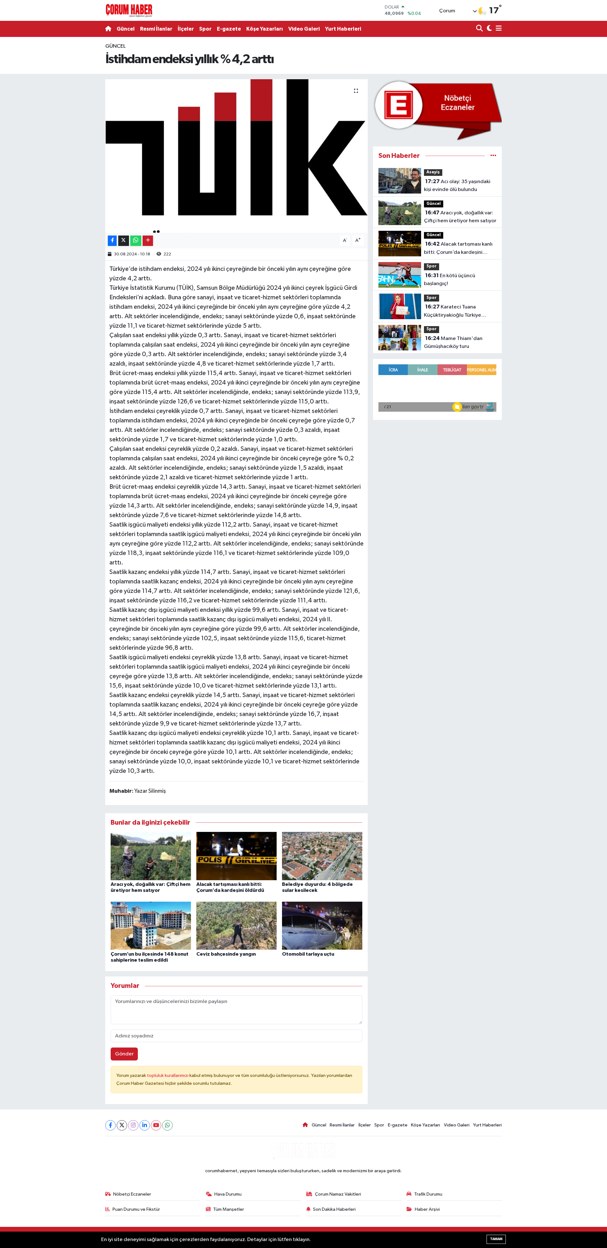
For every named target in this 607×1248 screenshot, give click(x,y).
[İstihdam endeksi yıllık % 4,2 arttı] (236, 156)
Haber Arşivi (427, 1209)
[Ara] (480, 29)
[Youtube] (156, 1125)
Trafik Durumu (428, 1194)
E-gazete (229, 29)
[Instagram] (133, 1125)
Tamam (496, 1239)
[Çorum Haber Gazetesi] (129, 10)
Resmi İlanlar (156, 29)
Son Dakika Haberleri (334, 1209)
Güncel (126, 29)
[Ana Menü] (497, 29)
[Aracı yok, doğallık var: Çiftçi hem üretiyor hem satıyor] (151, 855)
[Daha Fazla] (148, 241)
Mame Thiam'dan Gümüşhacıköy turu (453, 342)
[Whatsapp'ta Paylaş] (135, 241)
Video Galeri (304, 29)
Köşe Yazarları (264, 29)
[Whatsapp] (167, 1125)
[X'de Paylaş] (123, 241)
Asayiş (433, 172)
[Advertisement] (77, 137)
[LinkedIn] (144, 1125)
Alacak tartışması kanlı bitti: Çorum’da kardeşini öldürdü (458, 248)
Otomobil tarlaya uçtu (308, 954)
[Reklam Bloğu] (437, 110)
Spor (205, 29)
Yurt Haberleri (343, 29)
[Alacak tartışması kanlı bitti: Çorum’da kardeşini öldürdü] (236, 855)
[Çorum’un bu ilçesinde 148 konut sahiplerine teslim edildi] (151, 925)
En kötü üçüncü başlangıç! (449, 280)
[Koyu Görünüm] (488, 29)
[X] (122, 1125)
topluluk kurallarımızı (168, 1075)
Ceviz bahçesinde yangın (226, 954)
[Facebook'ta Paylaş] (112, 241)
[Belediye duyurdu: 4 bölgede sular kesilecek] (322, 855)
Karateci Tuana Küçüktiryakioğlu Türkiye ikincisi (452, 311)
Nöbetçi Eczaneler (132, 1194)
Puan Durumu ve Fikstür (136, 1209)
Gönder (124, 1054)
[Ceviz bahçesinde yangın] (236, 925)
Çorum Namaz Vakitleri (338, 1194)
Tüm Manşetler (228, 1209)
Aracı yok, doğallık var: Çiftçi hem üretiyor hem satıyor (460, 217)
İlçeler (186, 29)
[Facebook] (110, 1125)
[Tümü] (493, 155)
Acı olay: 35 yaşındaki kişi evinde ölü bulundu (457, 186)
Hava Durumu (228, 1194)
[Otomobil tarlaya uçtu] (322, 925)
